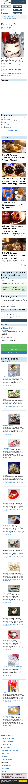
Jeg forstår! (23, 780)
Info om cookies (6, 744)
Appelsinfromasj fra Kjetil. (9, 716)
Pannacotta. (5, 502)
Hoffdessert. (5, 475)
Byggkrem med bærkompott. (9, 376)
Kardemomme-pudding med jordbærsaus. (12, 666)
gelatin (9, 127)
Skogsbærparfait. (7, 448)
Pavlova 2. (5, 399)
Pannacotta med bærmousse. (10, 640)
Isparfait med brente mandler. (10, 617)
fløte (8, 129)
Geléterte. (5, 692)
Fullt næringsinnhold (14, 349)
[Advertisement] (14, 95)
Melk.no (4, 771)
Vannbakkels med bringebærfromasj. (11, 571)
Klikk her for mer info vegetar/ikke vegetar (11, 70)
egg (8, 124)
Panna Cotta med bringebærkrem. (11, 525)
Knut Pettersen (9, 327)
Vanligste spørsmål (7, 741)
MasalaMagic (5, 768)
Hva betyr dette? (23, 289)
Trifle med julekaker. (7, 593)
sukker (9, 126)
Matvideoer (5, 756)
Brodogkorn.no (6, 765)
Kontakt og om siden (8, 738)
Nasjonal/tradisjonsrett (6, 337)
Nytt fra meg (5, 753)
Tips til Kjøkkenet (7, 759)
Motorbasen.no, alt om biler (10, 750)
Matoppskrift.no (10, 57)
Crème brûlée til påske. (8, 425)
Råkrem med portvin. (8, 549)
